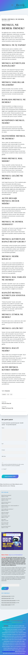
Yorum (3, 427)
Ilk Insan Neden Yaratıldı (5, 604)
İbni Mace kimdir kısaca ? (6, 526)
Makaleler (7, 390)
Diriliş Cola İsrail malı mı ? (6, 502)
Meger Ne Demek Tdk (7, 408)
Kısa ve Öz (20, 5)
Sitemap (13, 485)
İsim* (3, 443)
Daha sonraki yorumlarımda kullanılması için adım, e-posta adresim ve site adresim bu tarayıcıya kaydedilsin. (13, 465)
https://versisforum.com (6, 484)
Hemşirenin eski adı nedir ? (6, 498)
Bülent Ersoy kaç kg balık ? (6, 495)
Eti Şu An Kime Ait (6, 403)
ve (11, 394)
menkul (4, 394)
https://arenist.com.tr (5, 485)
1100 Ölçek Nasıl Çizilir (5, 596)
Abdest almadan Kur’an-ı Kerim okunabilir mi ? (10, 505)
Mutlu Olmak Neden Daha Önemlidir (8, 600)
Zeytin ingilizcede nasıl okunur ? (7, 509)
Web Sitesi (4, 456)
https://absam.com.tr (17, 484)
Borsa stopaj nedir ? (5, 522)
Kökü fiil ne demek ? (5, 512)
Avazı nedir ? (3, 519)
